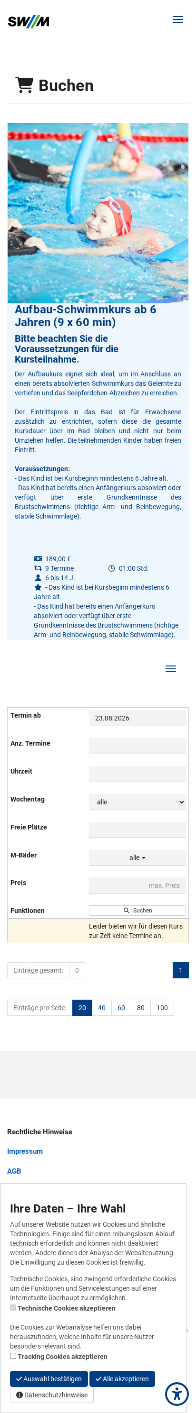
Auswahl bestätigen (52, 1379)
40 (102, 1008)
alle (135, 857)
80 (141, 1008)
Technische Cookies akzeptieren (67, 1308)
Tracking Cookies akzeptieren (63, 1356)
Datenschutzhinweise (55, 1395)
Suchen (141, 910)
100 (162, 1008)
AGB (14, 1171)
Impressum (25, 1151)
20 (82, 1008)
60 (121, 1008)
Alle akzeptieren (125, 1379)
